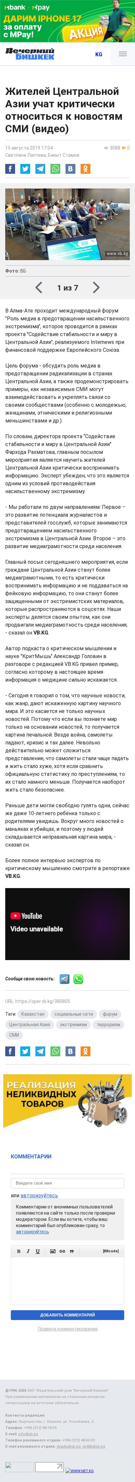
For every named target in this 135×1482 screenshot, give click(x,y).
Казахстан (33, 1014)
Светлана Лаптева (25, 155)
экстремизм (73, 1024)
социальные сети (73, 1014)
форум (110, 1014)
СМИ (14, 1035)
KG (98, 54)
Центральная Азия (29, 1024)
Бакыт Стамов (63, 155)
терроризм (108, 1024)
